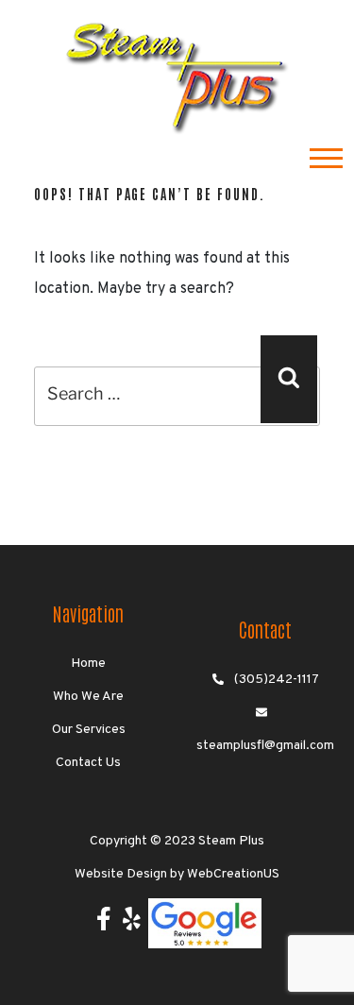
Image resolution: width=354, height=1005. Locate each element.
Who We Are (88, 697)
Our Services (89, 730)
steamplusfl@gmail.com (265, 746)
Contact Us (88, 763)
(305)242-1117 (276, 680)
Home (88, 664)
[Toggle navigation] (326, 161)
